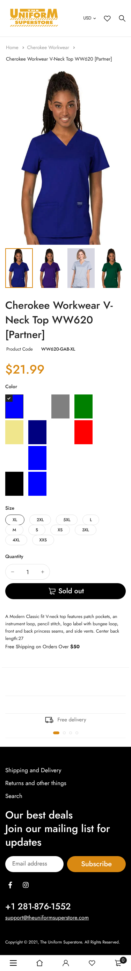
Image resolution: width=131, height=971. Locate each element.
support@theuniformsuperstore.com (47, 918)
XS (60, 530)
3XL (85, 530)
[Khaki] (14, 432)
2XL (40, 520)
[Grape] (37, 406)
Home (13, 47)
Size (9, 508)
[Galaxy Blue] (14, 406)
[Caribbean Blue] (37, 484)
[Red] (83, 432)
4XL (16, 540)
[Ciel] (60, 484)
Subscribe (96, 864)
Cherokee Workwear (49, 47)
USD (87, 18)
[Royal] (14, 458)
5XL (66, 520)
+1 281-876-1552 (38, 906)
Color (11, 386)
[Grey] (60, 406)
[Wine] (83, 458)
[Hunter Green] (83, 406)
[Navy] (37, 432)
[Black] (14, 484)
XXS (43, 540)
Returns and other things (35, 783)
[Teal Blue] (37, 458)
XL (15, 520)
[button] (56, 733)
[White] (60, 458)
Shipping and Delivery (33, 770)
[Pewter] (60, 432)
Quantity (14, 556)
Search (13, 796)
